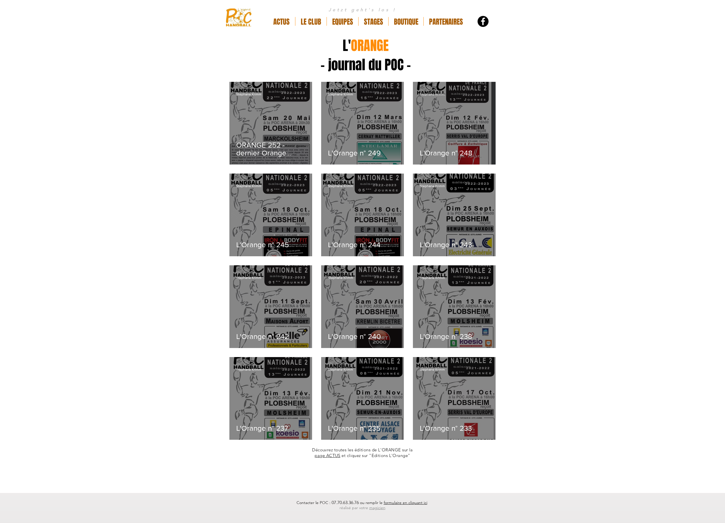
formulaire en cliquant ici (405, 502)
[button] (311, 21)
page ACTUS (327, 455)
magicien (377, 507)
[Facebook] (483, 21)
